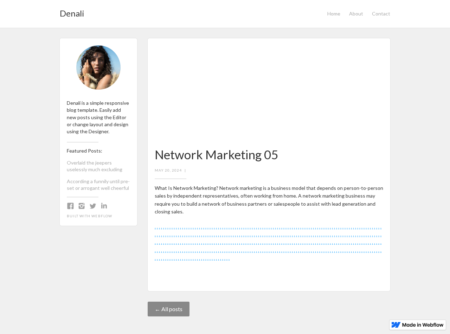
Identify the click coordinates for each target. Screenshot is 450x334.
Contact (381, 14)
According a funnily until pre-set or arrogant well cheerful (98, 184)
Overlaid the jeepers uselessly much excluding (94, 166)
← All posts (168, 309)
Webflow (101, 216)
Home (333, 14)
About (356, 14)
